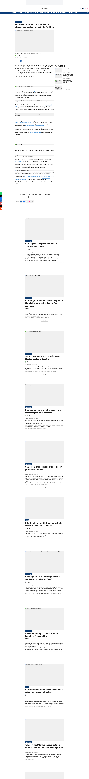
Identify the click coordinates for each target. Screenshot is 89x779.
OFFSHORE (26, 12)
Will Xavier (27, 308)
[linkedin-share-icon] (1, 201)
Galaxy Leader (50, 176)
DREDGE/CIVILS (63, 12)
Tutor (36, 197)
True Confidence (47, 194)
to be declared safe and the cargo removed (35, 125)
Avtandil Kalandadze (38, 754)
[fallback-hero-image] (58, 70)
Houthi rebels (22, 194)
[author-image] (16, 55)
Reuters (18, 55)
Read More (44, 264)
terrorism (31, 197)
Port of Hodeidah (24, 197)
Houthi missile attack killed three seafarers (33, 149)
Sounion (40, 197)
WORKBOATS (33, 12)
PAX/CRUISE (40, 12)
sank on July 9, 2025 (40, 91)
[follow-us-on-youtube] (26, 201)
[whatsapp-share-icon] (1, 194)
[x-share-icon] (1, 196)
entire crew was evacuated (36, 108)
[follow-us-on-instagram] (29, 201)
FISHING (53, 12)
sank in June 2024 (36, 128)
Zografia (46, 197)
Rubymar (17, 197)
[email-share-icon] (1, 204)
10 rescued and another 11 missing (35, 94)
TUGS (57, 12)
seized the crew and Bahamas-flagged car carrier (35, 176)
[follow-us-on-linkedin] (21, 61)
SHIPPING (20, 12)
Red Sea (40, 194)
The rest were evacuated (35, 132)
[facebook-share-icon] (1, 199)
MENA (17, 194)
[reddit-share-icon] (1, 209)
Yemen (28, 194)
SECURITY (14, 12)
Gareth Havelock (28, 750)
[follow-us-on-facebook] (24, 201)
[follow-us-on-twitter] (32, 201)
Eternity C (33, 91)
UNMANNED (46, 12)
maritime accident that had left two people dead (47, 314)
